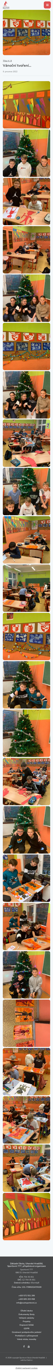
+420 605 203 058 (26, 1299)
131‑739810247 (29, 1287)
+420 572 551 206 (26, 1295)
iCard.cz (29, 1360)
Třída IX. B (7, 61)
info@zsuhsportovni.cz (26, 1302)
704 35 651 (29, 1277)
